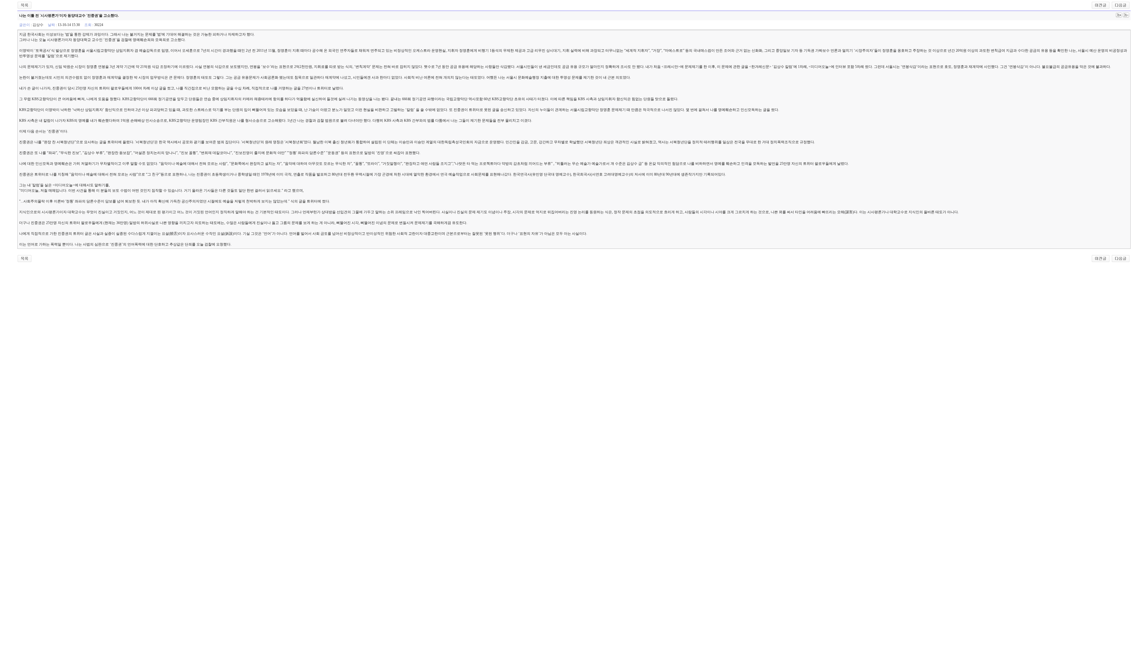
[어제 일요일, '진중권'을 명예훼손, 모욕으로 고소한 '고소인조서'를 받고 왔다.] (1100, 5)
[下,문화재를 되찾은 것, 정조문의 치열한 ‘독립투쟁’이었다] (1121, 5)
